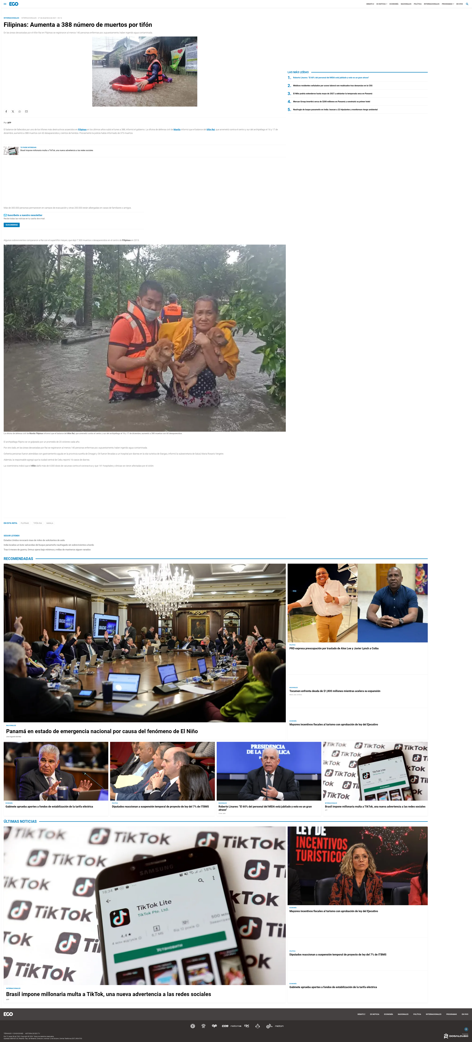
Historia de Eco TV (32, 1033)
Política (417, 4)
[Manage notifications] (466, 1029)
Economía (394, 4)
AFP (9, 122)
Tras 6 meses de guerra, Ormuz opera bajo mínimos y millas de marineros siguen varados (47, 549)
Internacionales (431, 4)
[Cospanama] (225, 1028)
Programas (447, 4)
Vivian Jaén (222, 813)
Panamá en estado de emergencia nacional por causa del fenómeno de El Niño (102, 731)
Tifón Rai (37, 523)
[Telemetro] (192, 1028)
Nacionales (406, 4)
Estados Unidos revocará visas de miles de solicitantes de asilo (34, 540)
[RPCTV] (203, 1028)
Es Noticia (381, 4)
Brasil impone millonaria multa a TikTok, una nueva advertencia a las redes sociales (56, 150)
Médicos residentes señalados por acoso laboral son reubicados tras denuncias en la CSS (332, 85)
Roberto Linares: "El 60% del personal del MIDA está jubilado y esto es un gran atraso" (331, 77)
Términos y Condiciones (13, 1033)
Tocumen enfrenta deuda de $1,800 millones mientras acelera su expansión (334, 691)
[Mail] (26, 111)
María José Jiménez (295, 695)
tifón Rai (211, 129)
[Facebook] (6, 111)
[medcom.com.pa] (279, 1028)
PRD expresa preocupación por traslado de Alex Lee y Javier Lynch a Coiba (334, 648)
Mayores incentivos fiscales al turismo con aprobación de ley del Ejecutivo (333, 724)
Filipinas (82, 129)
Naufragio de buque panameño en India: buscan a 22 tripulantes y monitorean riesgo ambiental (335, 109)
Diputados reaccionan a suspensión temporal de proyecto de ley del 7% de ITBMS (160, 806)
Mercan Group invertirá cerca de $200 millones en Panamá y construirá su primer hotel (331, 101)
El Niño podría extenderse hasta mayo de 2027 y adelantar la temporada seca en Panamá (332, 93)
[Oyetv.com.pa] (214, 1028)
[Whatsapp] (19, 111)
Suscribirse (12, 225)
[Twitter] (13, 111)
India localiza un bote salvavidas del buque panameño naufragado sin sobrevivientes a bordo (49, 545)
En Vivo (459, 4)
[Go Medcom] (236, 1028)
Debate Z (370, 4)
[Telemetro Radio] (268, 1028)
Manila (177, 129)
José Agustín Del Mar (13, 737)
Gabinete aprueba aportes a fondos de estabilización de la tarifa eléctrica (49, 806)
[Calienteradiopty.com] (257, 1028)
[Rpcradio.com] (246, 1028)
